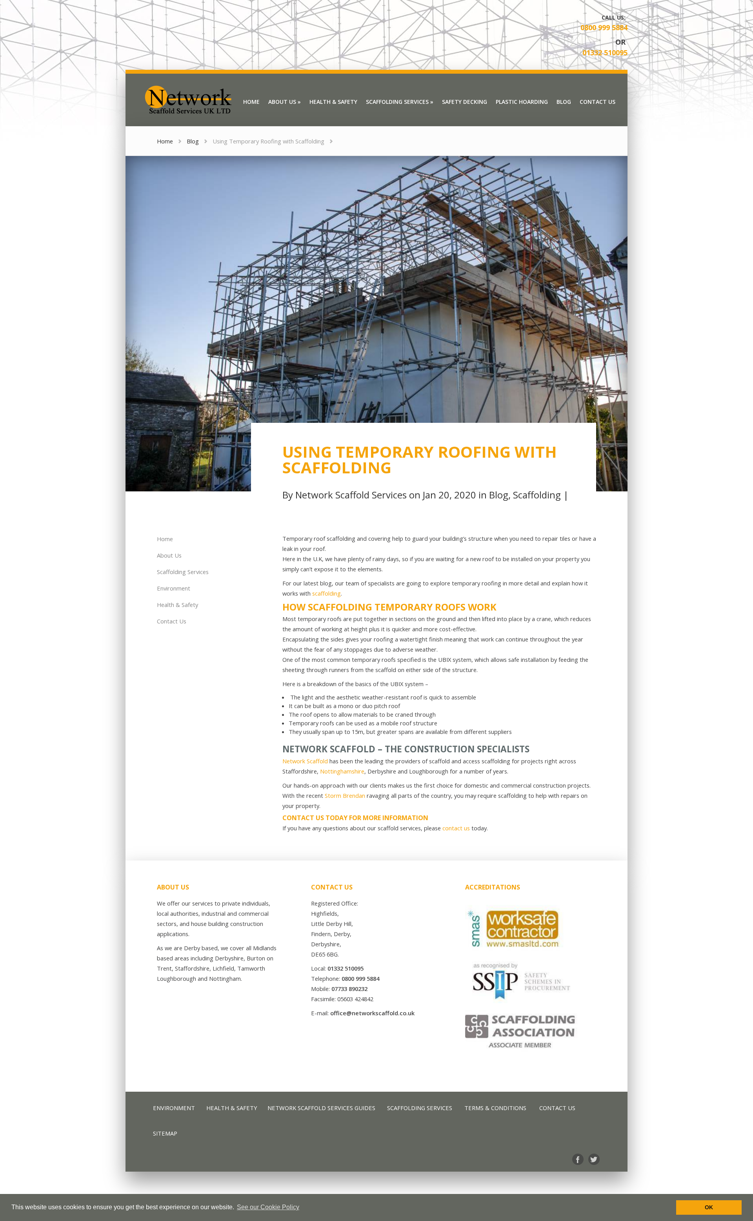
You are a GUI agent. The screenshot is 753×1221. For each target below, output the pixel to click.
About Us (169, 555)
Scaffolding (537, 494)
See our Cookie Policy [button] (268, 1207)
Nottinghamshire (342, 771)
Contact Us (171, 621)
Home (165, 141)
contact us (456, 828)
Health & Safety (177, 605)
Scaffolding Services (183, 572)
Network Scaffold (305, 761)
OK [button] (709, 1207)
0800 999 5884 (604, 27)
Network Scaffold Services (351, 494)
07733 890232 (349, 989)
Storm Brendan (345, 795)
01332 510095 (605, 52)
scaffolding (326, 593)
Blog (193, 141)
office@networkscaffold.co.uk (372, 1013)
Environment (173, 588)
